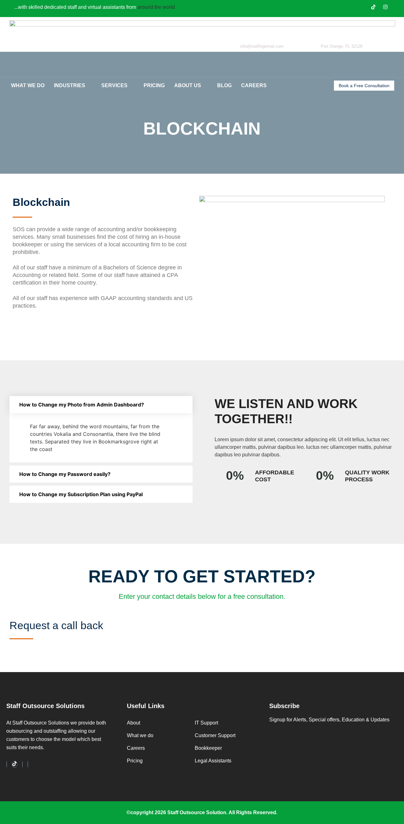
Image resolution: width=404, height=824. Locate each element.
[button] (101, 404)
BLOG (224, 85)
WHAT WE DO (28, 85)
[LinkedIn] (22, 764)
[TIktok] (14, 764)
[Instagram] (385, 7)
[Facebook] (6, 764)
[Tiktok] (373, 7)
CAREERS (254, 85)
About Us (187, 85)
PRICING (154, 85)
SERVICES (114, 85)
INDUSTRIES (69, 85)
